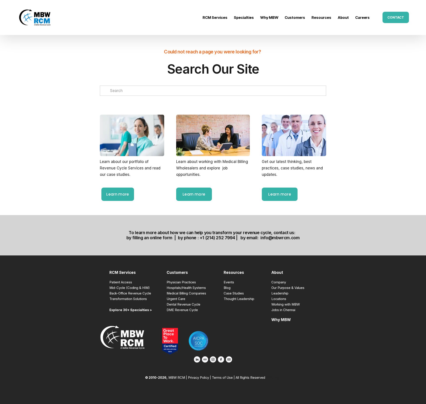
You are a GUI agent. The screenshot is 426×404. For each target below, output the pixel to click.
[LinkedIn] (197, 359)
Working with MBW (285, 304)
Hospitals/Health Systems (186, 288)
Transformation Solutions (128, 299)
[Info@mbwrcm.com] (229, 359)
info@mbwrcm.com (280, 237)
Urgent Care (176, 299)
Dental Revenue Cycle (183, 304)
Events (229, 282)
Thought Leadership (239, 299)
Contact (395, 17)
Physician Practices (181, 282)
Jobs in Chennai (283, 310)
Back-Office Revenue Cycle (130, 293)
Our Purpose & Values (287, 288)
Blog (227, 288)
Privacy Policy (198, 378)
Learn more (117, 194)
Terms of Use (222, 378)
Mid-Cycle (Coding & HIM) (129, 288)
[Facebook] (221, 359)
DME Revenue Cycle (182, 310)
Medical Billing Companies (186, 293)
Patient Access (120, 282)
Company (278, 282)
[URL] (205, 359)
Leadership (279, 293)
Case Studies (234, 293)
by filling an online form (149, 237)
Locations (278, 299)
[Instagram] (213, 359)
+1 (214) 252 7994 (217, 237)
